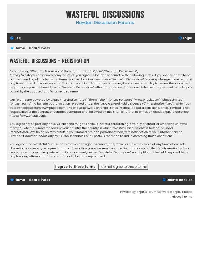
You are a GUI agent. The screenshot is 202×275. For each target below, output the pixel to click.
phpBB (141, 192)
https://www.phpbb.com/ (28, 116)
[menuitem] (15, 38)
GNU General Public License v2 (123, 104)
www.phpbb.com (53, 108)
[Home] (12, 15)
